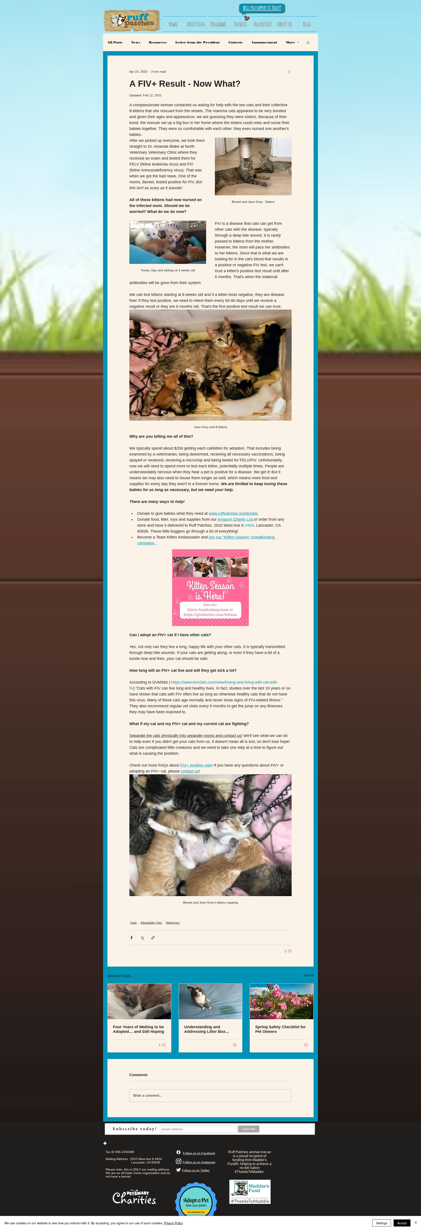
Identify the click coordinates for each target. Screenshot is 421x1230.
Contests (235, 42)
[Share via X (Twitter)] (142, 938)
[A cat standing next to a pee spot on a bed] (210, 1001)
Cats (133, 922)
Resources (158, 42)
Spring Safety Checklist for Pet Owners (280, 1029)
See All (309, 975)
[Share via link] (153, 938)
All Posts (114, 42)
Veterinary (173, 922)
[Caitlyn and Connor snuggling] (139, 1001)
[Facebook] (178, 1152)
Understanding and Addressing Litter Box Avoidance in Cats (204, 1029)
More (290, 42)
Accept (402, 1223)
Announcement (264, 42)
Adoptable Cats (151, 922)
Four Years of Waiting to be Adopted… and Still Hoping (138, 1029)
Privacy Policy (173, 1223)
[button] (308, 42)
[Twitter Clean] (178, 1169)
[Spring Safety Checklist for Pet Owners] (281, 1001)
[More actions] (289, 71)
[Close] (415, 1222)
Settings (381, 1223)
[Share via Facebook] (131, 938)
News (135, 42)
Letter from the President (197, 42)
